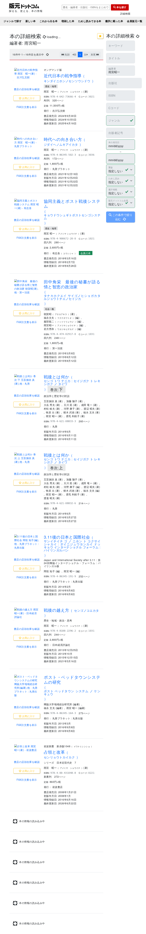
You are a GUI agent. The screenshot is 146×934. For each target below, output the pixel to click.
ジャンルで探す (13, 21)
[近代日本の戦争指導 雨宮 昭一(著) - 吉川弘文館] (26, 73)
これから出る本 (49, 21)
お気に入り (28, 98)
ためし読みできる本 (89, 21)
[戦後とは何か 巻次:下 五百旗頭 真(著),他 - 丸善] (26, 379)
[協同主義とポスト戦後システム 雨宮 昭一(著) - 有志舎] (26, 204)
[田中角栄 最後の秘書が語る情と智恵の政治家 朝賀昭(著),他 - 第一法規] (26, 286)
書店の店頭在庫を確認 (27, 89)
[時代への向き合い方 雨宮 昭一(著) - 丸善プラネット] (26, 142)
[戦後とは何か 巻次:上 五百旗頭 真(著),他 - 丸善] (26, 458)
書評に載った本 (114, 21)
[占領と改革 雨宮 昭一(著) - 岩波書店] (26, 748)
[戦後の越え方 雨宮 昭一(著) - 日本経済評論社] (26, 613)
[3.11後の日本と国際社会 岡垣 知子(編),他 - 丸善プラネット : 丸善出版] (26, 542)
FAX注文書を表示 (27, 107)
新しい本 (30, 21)
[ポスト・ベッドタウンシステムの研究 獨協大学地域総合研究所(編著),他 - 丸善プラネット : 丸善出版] (26, 686)
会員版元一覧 (134, 21)
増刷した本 (67, 21)
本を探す (121, 7)
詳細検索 (125, 13)
